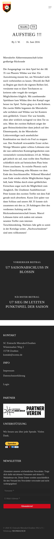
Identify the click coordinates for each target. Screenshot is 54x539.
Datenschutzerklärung (14, 375)
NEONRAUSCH (18, 531)
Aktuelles (24, 27)
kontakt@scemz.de (12, 354)
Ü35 (33, 27)
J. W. (17, 42)
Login (6, 384)
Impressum (8, 370)
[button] (50, 7)
